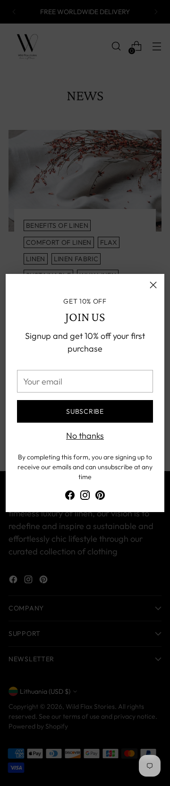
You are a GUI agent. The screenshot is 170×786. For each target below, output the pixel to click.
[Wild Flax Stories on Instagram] (85, 496)
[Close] (153, 285)
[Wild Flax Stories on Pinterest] (100, 496)
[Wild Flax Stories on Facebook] (70, 496)
